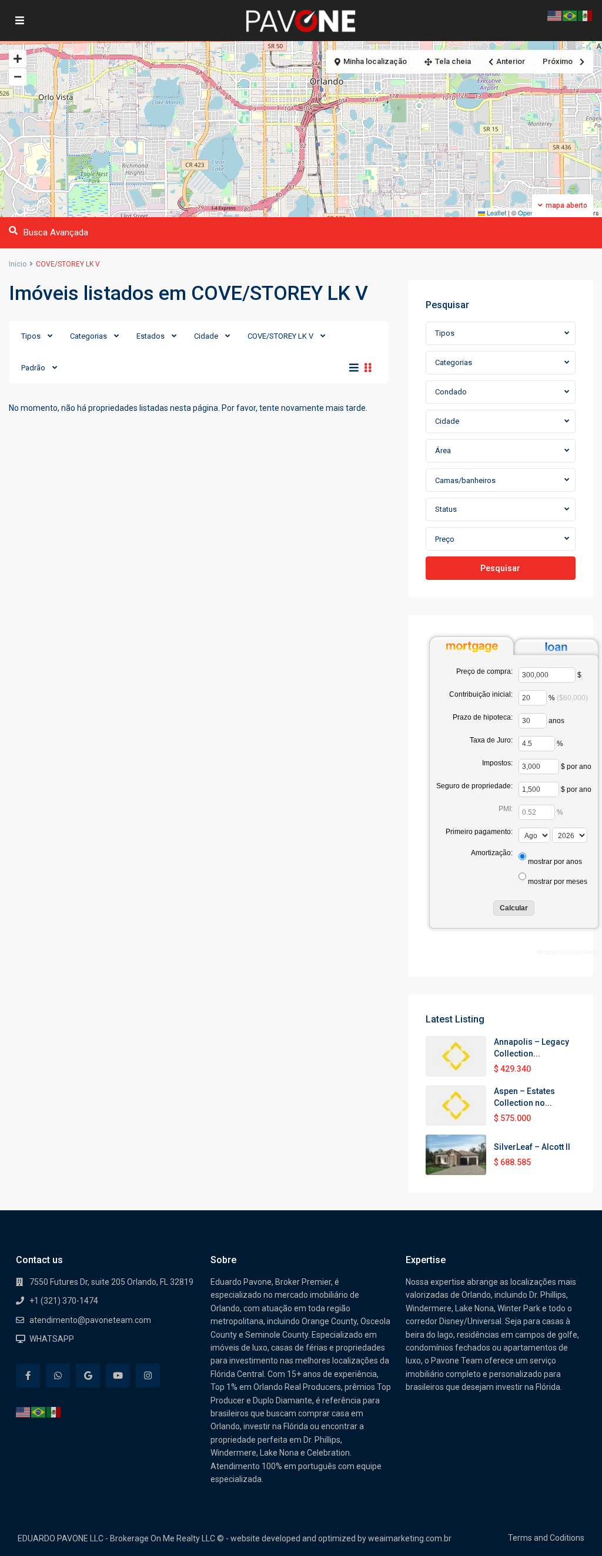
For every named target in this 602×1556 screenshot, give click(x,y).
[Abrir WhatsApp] (572, 1527)
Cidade (206, 336)
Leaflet (495, 212)
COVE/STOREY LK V (280, 336)
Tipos (31, 336)
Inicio (17, 264)
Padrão (33, 367)
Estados (150, 336)
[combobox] (501, 333)
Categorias (88, 336)
